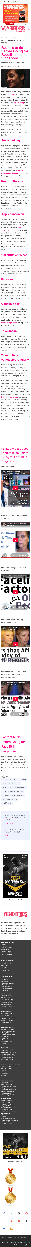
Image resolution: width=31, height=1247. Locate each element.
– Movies (3, 1070)
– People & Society (6, 1088)
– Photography (5, 981)
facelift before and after (11, 783)
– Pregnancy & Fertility (7, 1041)
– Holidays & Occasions (7, 1104)
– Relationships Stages (7, 1054)
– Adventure (4, 978)
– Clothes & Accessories (8, 962)
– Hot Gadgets (5, 1015)
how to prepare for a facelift (13, 795)
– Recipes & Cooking (7, 1109)
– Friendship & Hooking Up (8, 1052)
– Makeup (4, 967)
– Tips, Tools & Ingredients (8, 1111)
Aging (14, 94)
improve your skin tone (9, 397)
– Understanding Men (7, 1059)
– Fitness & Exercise (6, 997)
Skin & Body (20, 63)
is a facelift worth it (10, 799)
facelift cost (7, 787)
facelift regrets (20, 787)
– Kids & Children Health (8, 1034)
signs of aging (19, 103)
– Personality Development (8, 1089)
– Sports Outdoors (6, 986)
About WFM (10, 1242)
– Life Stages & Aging (7, 947)
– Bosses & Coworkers (7, 1029)
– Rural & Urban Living (7, 1091)
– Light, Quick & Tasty (7, 1106)
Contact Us (18, 1242)
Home (3, 1242)
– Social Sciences (6, 1093)
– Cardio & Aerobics (6, 995)
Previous (10, 823)
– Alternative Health (6, 944)
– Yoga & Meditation (6, 954)
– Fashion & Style (6, 963)
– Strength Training (6, 1006)
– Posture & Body (6, 1004)
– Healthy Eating (5, 1102)
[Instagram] (6, 1)
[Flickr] (20, 1)
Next (6, 836)
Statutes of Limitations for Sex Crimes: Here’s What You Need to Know (15, 817)
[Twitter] (4, 1)
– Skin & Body (5, 970)
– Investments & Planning (8, 1017)
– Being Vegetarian (6, 1100)
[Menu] (29, 29)
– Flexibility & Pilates (7, 999)
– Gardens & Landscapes (8, 1118)
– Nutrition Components (8, 1107)
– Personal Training (6, 1002)
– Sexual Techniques (7, 1057)
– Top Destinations (6, 988)
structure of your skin (9, 323)
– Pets (3, 1040)
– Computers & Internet (7, 1013)
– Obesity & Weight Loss (8, 1001)
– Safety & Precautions (7, 983)
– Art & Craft (4, 1082)
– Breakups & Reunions (7, 1049)
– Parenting (4, 1038)
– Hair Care (4, 965)
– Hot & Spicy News (6, 1066)
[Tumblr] (18, 1)
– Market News (5, 1018)
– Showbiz (4, 1075)
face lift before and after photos (14, 779)
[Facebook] (1, 1)
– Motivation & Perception (8, 1086)
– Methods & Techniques (8, 1020)
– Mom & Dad (5, 1036)
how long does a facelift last (13, 791)
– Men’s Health (5, 949)
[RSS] (11, 1228)
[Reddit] (13, 1)
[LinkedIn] (11, 1)
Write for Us (16, 1245)
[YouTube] (15, 1)
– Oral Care (4, 969)
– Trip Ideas (4, 990)
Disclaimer (27, 1242)
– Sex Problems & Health (8, 1056)
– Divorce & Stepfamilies (8, 1031)
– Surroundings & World (7, 1095)
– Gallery (3, 1116)
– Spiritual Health (6, 953)
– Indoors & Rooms (6, 1122)
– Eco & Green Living (7, 1084)
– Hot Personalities (6, 1068)
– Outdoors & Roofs (6, 1123)
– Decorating (4, 1115)
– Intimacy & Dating (6, 1050)
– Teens (3, 1043)
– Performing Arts (6, 1073)
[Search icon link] (28, 2)
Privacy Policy (25, 1245)
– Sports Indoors (6, 985)
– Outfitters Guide (6, 979)
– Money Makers (6, 1022)
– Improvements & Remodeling (9, 1120)
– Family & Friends (6, 1033)
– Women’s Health (6, 951)
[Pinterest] (8, 1)
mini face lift (7, 803)
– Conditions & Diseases (8, 946)
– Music (3, 1072)
